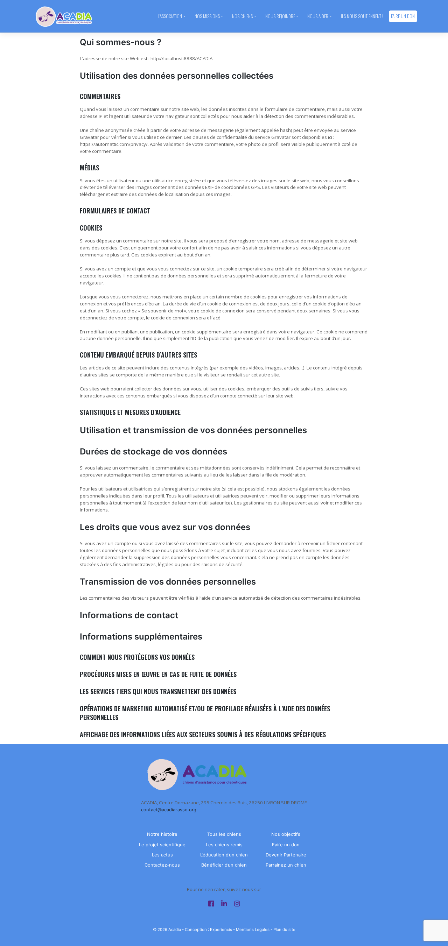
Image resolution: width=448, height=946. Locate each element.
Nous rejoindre (280, 16)
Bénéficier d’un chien (224, 865)
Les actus (162, 854)
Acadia (174, 929)
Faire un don (403, 16)
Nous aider (317, 16)
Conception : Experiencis (208, 929)
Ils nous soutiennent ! (362, 16)
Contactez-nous (162, 865)
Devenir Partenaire (286, 854)
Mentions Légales (253, 929)
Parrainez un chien (286, 865)
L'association (170, 16)
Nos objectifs (285, 834)
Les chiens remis (224, 844)
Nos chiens (242, 16)
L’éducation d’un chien (224, 854)
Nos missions (207, 16)
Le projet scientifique (162, 844)
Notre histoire (162, 834)
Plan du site (284, 929)
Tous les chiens (224, 834)
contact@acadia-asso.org (168, 809)
